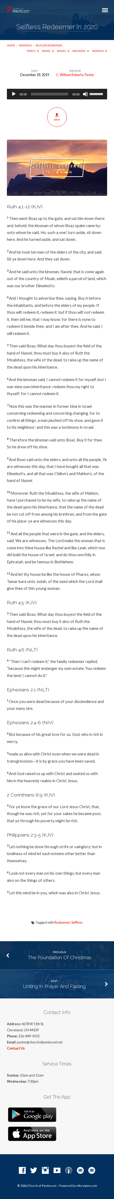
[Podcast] (68, 1170)
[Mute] (85, 94)
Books (61, 50)
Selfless (76, 922)
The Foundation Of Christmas (59, 957)
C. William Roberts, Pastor (75, 75)
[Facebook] (22, 1170)
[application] (57, 94)
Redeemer (62, 922)
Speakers (79, 50)
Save (57, 119)
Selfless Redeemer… (50, 45)
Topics (31, 50)
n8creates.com (86, 1185)
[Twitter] (33, 1170)
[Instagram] (45, 1170)
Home (11, 45)
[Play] (13, 94)
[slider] (97, 93)
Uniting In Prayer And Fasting (54, 986)
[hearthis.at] (91, 1170)
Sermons (25, 45)
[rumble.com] (80, 1170)
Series (46, 50)
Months (98, 50)
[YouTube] (57, 1170)
